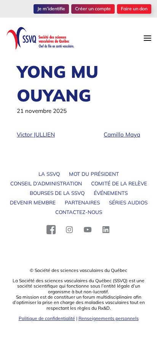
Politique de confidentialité (47, 318)
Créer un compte (93, 8)
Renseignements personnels (108, 318)
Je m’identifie (51, 8)
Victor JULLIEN (36, 134)
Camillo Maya (122, 134)
